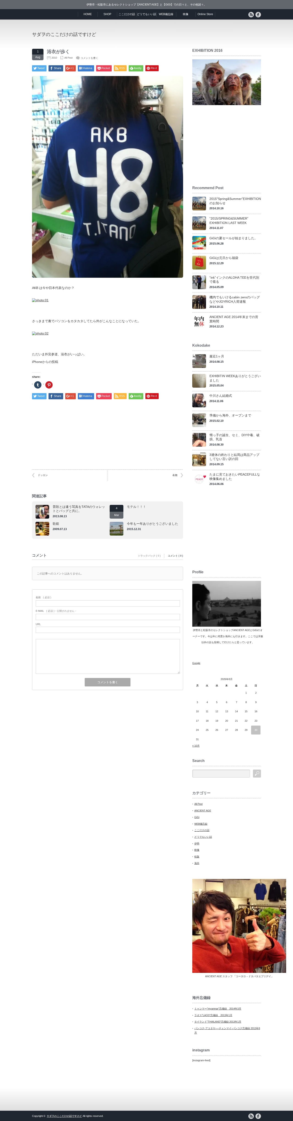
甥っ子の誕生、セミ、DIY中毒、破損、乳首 (234, 437)
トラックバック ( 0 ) (149, 555)
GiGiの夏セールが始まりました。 (233, 238)
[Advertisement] (207, 34)
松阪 (196, 856)
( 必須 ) (43, 597)
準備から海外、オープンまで (230, 415)
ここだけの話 (127, 14)
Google (196, 663)
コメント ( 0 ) (175, 555)
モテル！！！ (136, 507)
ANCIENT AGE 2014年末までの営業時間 (233, 319)
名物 (174, 475)
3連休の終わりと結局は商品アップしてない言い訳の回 (234, 457)
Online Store (205, 14)
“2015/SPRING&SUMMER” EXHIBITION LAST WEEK (228, 221)
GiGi (196, 817)
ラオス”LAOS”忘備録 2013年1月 (213, 1015)
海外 (196, 863)
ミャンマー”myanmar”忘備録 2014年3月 (217, 1008)
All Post (68, 57)
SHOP (107, 14)
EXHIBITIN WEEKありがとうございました (235, 378)
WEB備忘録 (166, 14)
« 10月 (196, 745)
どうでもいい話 (146, 14)
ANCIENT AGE (202, 810)
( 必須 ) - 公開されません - (56, 610)
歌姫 (56, 523)
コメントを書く (89, 58)
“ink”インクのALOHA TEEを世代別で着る (234, 280)
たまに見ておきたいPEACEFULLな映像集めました (234, 477)
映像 (185, 14)
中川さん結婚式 (220, 395)
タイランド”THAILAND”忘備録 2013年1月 (217, 1021)
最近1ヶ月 (216, 356)
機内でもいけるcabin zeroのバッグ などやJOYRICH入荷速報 (234, 299)
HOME (88, 14)
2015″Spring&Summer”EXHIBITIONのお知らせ (235, 201)
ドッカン (43, 475)
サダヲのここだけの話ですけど (64, 34)
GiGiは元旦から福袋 (223, 258)
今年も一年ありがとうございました (152, 523)
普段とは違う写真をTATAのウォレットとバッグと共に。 (79, 509)
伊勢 (196, 843)
